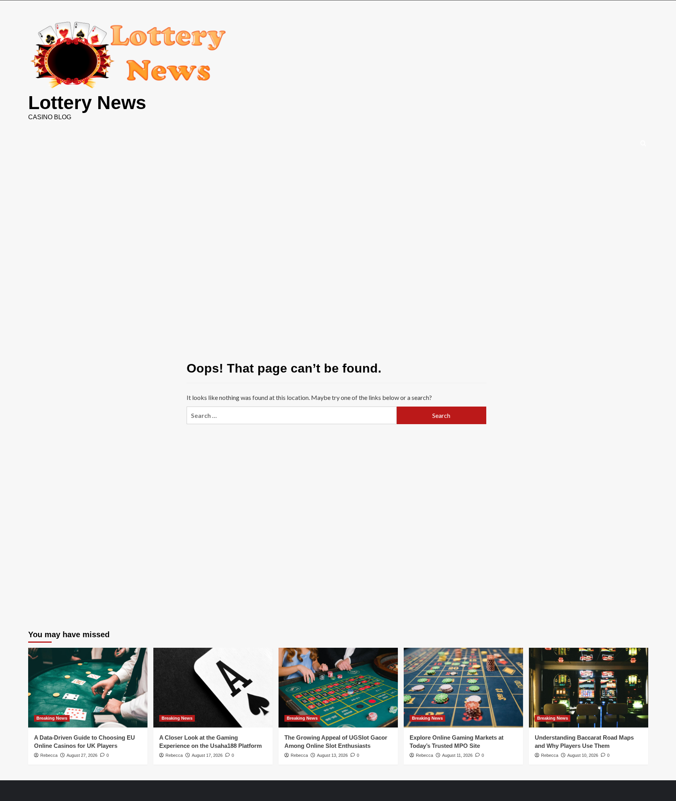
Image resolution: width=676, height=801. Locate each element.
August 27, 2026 (82, 755)
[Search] (643, 144)
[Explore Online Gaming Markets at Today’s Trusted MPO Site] (463, 687)
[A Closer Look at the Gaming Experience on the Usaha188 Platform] (213, 687)
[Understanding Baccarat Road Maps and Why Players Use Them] (588, 687)
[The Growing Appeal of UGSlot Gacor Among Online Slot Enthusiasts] (338, 687)
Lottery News (87, 102)
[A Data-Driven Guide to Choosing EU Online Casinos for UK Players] (87, 687)
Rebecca (49, 755)
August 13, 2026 (332, 755)
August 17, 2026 (207, 755)
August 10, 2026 (582, 755)
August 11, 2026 (457, 755)
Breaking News (51, 718)
